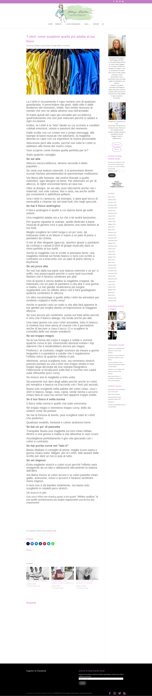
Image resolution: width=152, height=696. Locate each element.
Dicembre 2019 (112, 238)
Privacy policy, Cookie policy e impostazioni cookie (77, 693)
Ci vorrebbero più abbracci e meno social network (116, 350)
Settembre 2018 (112, 279)
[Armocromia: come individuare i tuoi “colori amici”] (121, 316)
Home (50, 24)
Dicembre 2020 (112, 205)
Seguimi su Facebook (36, 671)
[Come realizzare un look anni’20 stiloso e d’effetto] (112, 335)
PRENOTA (117, 144)
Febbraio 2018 (112, 298)
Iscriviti (112, 175)
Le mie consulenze (73, 24)
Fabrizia (58, 24)
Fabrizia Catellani (34, 45)
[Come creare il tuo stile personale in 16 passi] (87, 573)
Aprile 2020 (111, 227)
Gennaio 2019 (112, 268)
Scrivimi (96, 24)
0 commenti (66, 45)
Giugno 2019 (111, 254)
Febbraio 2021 (112, 199)
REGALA (116, 149)
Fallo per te (111, 402)
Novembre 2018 (112, 273)
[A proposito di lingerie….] (112, 326)
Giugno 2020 (111, 221)
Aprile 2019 (111, 260)
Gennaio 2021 (112, 202)
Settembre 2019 (112, 246)
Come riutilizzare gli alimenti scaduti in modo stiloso (116, 357)
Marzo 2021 (111, 197)
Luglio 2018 (111, 284)
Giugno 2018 (111, 287)
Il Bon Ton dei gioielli (114, 394)
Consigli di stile (56, 45)
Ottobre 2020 (111, 210)
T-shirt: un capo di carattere (36, 581)
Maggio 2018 (111, 289)
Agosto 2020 (111, 216)
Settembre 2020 (112, 213)
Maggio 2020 (111, 224)
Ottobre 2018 (111, 276)
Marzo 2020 (111, 229)
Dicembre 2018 (112, 270)
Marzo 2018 (111, 295)
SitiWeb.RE (57, 693)
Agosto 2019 (111, 249)
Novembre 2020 (112, 208)
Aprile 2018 (111, 292)
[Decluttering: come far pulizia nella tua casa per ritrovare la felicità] (121, 326)
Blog (86, 24)
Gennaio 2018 (112, 300)
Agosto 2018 (111, 281)
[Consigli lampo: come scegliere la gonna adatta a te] (62, 573)
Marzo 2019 (111, 262)
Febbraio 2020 (112, 232)
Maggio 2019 (111, 257)
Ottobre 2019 (111, 243)
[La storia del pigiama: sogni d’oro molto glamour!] (112, 316)
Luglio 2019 (111, 251)
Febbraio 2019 (112, 265)
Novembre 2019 (112, 240)
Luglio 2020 (111, 219)
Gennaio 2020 (112, 235)
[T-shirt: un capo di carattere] (37, 573)
